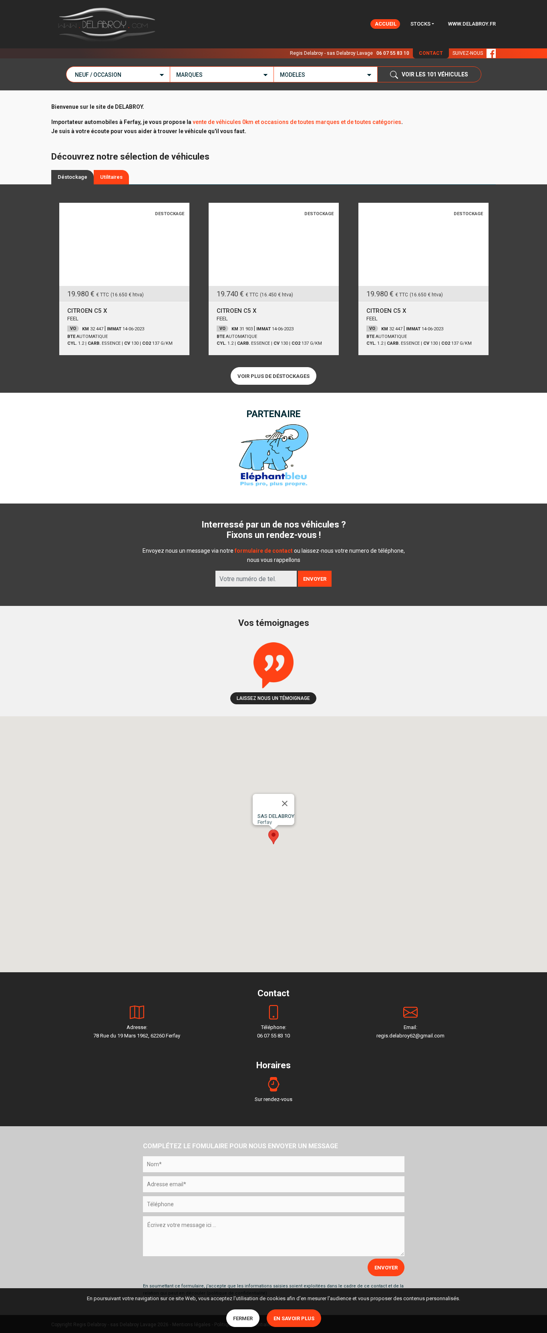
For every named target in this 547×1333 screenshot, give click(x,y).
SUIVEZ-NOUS (469, 53)
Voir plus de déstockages (273, 376)
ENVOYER (314, 579)
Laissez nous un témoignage (273, 698)
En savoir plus (294, 1318)
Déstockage (72, 177)
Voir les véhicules (433, 74)
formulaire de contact (264, 551)
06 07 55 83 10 (392, 53)
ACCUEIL (385, 24)
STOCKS (420, 24)
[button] (273, 836)
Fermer (243, 1318)
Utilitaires (111, 177)
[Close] (284, 803)
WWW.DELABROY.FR (472, 24)
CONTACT (431, 53)
